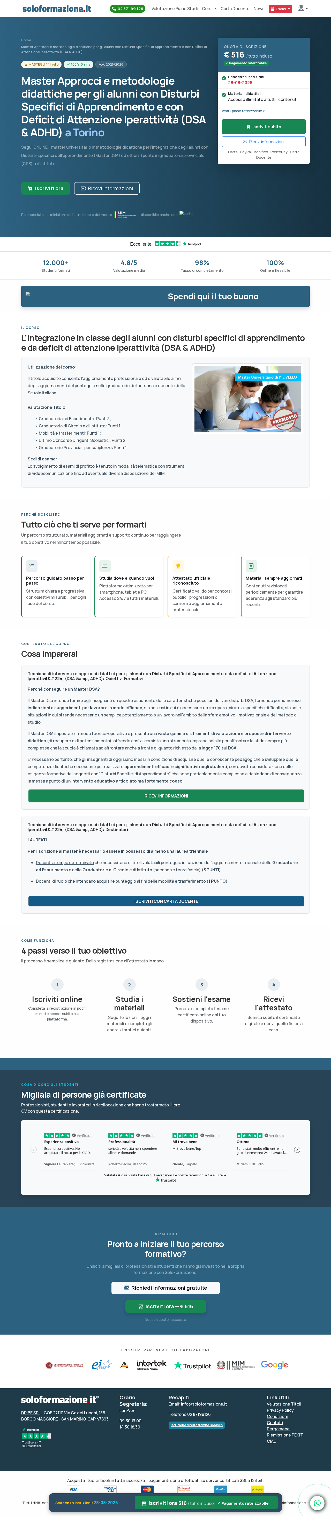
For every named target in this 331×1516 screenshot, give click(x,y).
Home (26, 40)
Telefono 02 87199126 (190, 1414)
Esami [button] (281, 8)
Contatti (275, 1422)
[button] (303, 8)
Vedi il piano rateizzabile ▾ (243, 111)
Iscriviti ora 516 (208, 1502)
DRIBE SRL (30, 1413)
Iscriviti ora (49, 188)
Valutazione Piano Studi (175, 8)
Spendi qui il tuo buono (213, 296)
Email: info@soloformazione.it (198, 1404)
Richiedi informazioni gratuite (169, 1287)
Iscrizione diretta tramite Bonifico (197, 1425)
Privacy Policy (280, 1410)
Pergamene (278, 1429)
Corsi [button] (207, 8)
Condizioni (277, 1416)
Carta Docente (235, 8)
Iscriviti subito (266, 127)
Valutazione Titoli (284, 1404)
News (259, 8)
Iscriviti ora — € (169, 1306)
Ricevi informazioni (110, 188)
